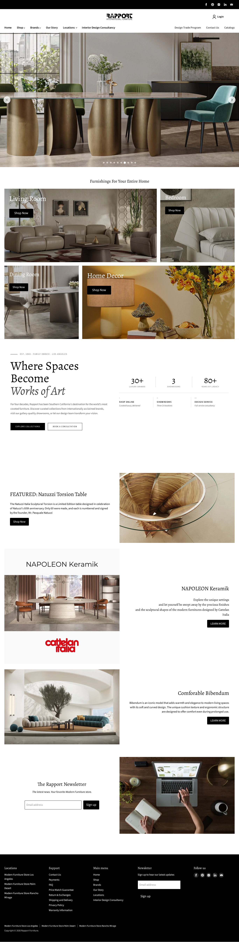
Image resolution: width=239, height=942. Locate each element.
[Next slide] (232, 99)
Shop (20, 28)
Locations (69, 28)
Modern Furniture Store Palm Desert (58, 925)
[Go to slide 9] (132, 163)
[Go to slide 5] (118, 163)
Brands (34, 28)
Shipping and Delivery (61, 900)
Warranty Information (60, 910)
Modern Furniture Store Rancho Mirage (97, 925)
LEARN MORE (218, 624)
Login (220, 17)
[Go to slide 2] (107, 163)
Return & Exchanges (60, 895)
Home (8, 28)
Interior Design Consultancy (98, 28)
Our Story (52, 28)
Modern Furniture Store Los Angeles (21, 925)
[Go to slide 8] (128, 163)
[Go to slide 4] (114, 163)
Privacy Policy (56, 905)
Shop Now (19, 522)
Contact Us (212, 28)
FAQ (51, 885)
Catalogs (229, 28)
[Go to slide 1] (104, 163)
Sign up (91, 805)
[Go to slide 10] (135, 163)
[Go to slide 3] (111, 163)
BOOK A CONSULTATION (65, 426)
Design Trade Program (188, 28)
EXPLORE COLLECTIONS (28, 426)
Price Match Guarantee (61, 890)
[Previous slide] (6, 99)
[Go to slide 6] (121, 163)
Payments (54, 880)
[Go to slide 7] (125, 163)
